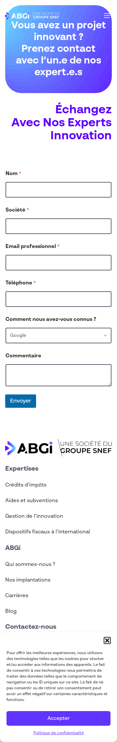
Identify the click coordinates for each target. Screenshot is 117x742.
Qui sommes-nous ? (30, 564)
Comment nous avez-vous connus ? (51, 319)
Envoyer (20, 401)
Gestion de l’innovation (34, 516)
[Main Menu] (107, 15)
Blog (11, 611)
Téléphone (21, 283)
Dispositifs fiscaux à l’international (47, 532)
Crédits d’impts (25, 485)
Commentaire (23, 356)
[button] (107, 640)
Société (17, 210)
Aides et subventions (31, 500)
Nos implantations (27, 580)
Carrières (16, 595)
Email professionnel (33, 246)
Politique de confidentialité (58, 733)
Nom (13, 173)
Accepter (58, 718)
